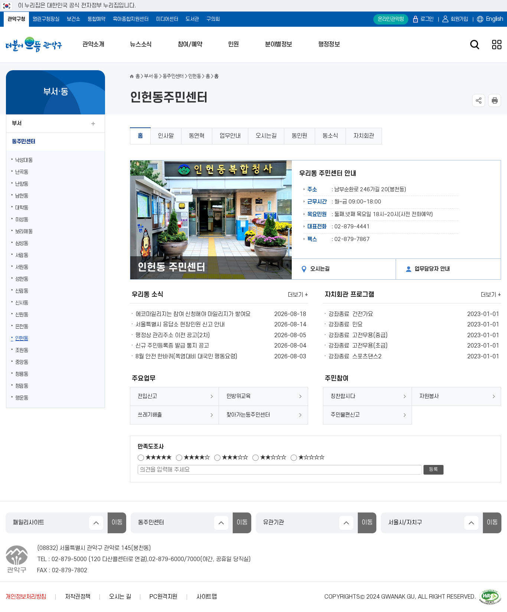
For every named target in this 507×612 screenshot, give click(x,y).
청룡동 (21, 374)
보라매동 (24, 231)
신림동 (21, 291)
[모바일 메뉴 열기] (497, 45)
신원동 (21, 315)
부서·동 (151, 76)
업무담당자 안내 (432, 269)
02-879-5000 (69, 559)
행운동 (21, 398)
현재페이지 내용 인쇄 (494, 100)
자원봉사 (429, 396)
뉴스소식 (140, 44)
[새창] (490, 592)
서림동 (21, 255)
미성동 (21, 219)
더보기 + (298, 295)
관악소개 (93, 44)
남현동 (21, 196)
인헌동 (21, 338)
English (494, 19)
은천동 (21, 326)
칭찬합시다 (343, 396)
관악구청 (16, 19)
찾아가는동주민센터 (248, 415)
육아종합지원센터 (130, 19)
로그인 (427, 19)
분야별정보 (278, 44)
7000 (193, 559)
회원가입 (459, 19)
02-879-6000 (166, 559)
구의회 (213, 19)
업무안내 (230, 136)
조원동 (21, 350)
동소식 (330, 136)
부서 (16, 123)
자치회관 (363, 136)
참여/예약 (190, 44)
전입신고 (147, 396)
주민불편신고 (345, 415)
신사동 (21, 303)
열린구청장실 (46, 19)
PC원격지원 (163, 596)
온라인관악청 (391, 19)
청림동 (21, 386)
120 (96, 559)
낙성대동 (24, 160)
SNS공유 (478, 100)
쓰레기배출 (150, 415)
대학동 (21, 208)
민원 (233, 44)
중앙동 (21, 362)
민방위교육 (238, 396)
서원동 (21, 267)
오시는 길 (120, 596)
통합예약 (96, 19)
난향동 (21, 184)
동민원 (299, 136)
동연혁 (197, 136)
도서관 (192, 19)
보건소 (73, 19)
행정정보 (329, 44)
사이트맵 (206, 596)
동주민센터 (23, 142)
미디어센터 (167, 19)
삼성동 (21, 243)
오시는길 (266, 136)
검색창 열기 (474, 45)
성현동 (21, 279)
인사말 (166, 136)
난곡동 (21, 172)
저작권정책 (77, 596)
